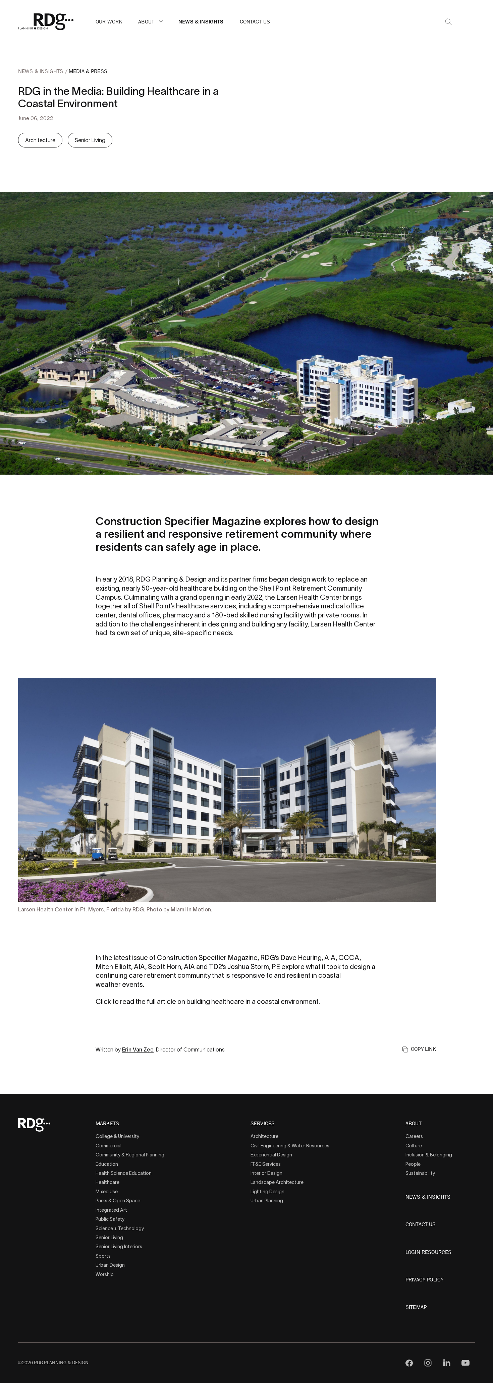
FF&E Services (266, 1164)
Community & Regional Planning (130, 1154)
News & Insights (200, 21)
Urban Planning (267, 1200)
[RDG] (46, 22)
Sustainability (420, 1173)
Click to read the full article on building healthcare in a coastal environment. (208, 1001)
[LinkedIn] (446, 1363)
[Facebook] (409, 1363)
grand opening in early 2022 (221, 597)
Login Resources (428, 1252)
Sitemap (416, 1307)
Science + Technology (120, 1228)
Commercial (108, 1145)
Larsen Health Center (309, 597)
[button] (161, 21)
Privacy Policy (424, 1279)
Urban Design (110, 1265)
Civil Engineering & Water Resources (290, 1145)
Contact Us (255, 21)
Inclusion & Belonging (428, 1154)
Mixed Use (107, 1191)
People (413, 1164)
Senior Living (90, 140)
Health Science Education (124, 1173)
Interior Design (266, 1173)
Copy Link (423, 1049)
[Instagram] (428, 1363)
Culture (413, 1145)
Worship (105, 1274)
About (146, 21)
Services (263, 1124)
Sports (103, 1256)
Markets (107, 1124)
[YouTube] (465, 1363)
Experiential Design (271, 1154)
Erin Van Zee (138, 1049)
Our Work (109, 21)
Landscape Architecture (277, 1182)
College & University (117, 1136)
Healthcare (107, 1182)
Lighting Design (267, 1191)
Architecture (40, 140)
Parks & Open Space (118, 1200)
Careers (414, 1136)
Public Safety (110, 1219)
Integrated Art (111, 1210)
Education (107, 1164)
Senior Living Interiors (119, 1246)
